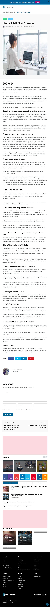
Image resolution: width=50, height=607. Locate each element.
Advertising (20, 560)
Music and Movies (37, 560)
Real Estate (5, 584)
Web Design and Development (24, 569)
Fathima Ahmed (17, 369)
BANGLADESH (6, 565)
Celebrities (36, 562)
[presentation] (44, 457)
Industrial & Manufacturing (8, 580)
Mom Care (20, 586)
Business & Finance (7, 576)
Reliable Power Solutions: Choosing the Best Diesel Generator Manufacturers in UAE (27, 494)
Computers (20, 562)
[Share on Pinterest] (12, 83)
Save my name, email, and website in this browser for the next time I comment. (20, 409)
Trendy (40, 482)
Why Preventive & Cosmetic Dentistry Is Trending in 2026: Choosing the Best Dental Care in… (9, 540)
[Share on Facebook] (4, 83)
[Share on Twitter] (6, 83)
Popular (25, 482)
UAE (3, 560)
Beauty (35, 567)
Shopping (5, 586)
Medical (19, 576)
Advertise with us (13, 600)
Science (20, 567)
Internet (19, 565)
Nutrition (20, 578)
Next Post (40, 423)
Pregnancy (20, 584)
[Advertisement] (25, 445)
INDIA (4, 562)
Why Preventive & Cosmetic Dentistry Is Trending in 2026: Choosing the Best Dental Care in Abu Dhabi (29, 487)
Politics (4, 582)
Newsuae (12, 602)
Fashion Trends (37, 569)
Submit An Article (37, 576)
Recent (10, 482)
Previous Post (10, 423)
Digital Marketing (21, 564)
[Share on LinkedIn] (9, 83)
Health (19, 588)
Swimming (36, 564)
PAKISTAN (5, 564)
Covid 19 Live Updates (7, 567)
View (37, 2)
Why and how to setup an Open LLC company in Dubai (17, 506)
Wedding (35, 565)
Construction (5, 578)
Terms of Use (5, 600)
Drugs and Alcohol (22, 580)
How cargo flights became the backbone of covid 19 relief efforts (20, 502)
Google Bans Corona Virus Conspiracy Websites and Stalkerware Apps (12, 427)
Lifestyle (20, 582)
